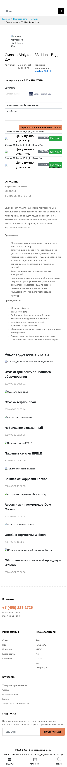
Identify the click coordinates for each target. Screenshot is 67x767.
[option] (17, 41)
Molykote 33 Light (43, 71)
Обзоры (10, 190)
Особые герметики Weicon (25, 534)
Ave (38, 640)
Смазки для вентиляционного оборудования (28, 374)
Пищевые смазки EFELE (23, 453)
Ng (37, 654)
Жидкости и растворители (15, 703)
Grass (39, 658)
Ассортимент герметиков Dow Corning (28, 507)
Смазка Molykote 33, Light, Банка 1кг (23, 158)
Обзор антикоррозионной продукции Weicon (33, 563)
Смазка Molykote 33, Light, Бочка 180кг (24, 131)
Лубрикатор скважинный (24, 427)
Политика (7, 649)
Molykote (34, 19)
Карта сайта (8, 654)
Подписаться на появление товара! (40, 127)
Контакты (7, 658)
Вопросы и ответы (18, 195)
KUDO (39, 649)
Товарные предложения (14, 685)
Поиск (5, 645)
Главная (6, 19)
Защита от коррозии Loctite (26, 479)
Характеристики (16, 186)
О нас (5, 640)
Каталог (6, 699)
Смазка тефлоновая (20, 402)
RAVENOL (41, 645)
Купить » (55, 138)
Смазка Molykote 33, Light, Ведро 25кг (24, 145)
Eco (38, 663)
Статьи (5, 690)
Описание (11, 181)
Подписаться (52, 731)
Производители (20, 19)
